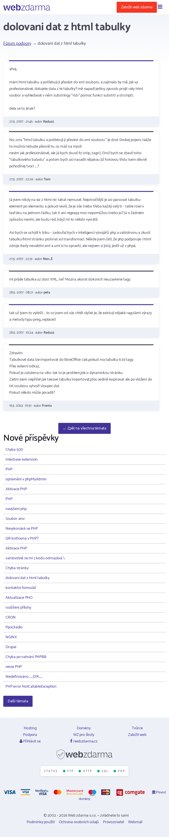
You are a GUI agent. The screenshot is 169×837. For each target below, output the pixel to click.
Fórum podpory (17, 43)
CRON (11, 617)
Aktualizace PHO (19, 597)
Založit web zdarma (136, 7)
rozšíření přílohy (18, 607)
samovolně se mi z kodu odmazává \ (35, 558)
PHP (9, 469)
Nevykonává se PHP (22, 528)
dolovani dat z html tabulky (28, 578)
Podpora (30, 734)
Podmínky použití (41, 822)
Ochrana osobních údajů (79, 822)
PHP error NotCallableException (31, 686)
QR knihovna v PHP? (22, 538)
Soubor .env (15, 518)
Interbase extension (22, 459)
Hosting (30, 728)
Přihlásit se (31, 741)
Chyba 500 (14, 449)
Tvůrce (137, 728)
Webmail (135, 822)
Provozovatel (113, 822)
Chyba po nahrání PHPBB (26, 657)
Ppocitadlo (14, 627)
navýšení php (16, 509)
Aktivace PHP (16, 489)
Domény (84, 728)
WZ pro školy (83, 734)
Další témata (18, 701)
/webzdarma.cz (84, 741)
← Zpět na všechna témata (84, 428)
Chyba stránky (17, 568)
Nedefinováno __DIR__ (24, 676)
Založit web (137, 734)
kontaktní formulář (21, 588)
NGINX (11, 637)
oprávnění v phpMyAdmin (26, 479)
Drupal (11, 647)
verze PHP (14, 667)
